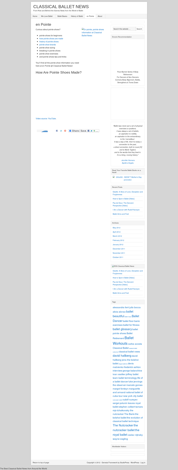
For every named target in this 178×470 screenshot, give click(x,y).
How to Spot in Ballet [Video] (123, 198)
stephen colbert (127, 406)
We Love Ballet (46, 16)
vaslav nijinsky (135, 434)
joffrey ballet (132, 374)
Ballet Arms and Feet (121, 214)
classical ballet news (129, 351)
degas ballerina (123, 364)
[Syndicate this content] (114, 266)
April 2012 (116, 232)
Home (35, 16)
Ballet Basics (62, 16)
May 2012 (116, 227)
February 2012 (118, 240)
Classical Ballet (121, 347)
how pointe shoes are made (51, 38)
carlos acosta (135, 343)
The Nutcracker (123, 425)
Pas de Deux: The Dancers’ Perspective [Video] (123, 204)
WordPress (135, 462)
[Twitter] (61, 130)
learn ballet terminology (125, 377)
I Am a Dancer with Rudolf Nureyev (126, 209)
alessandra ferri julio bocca (127, 307)
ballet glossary (122, 329)
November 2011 (119, 253)
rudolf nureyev (130, 399)
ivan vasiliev (119, 374)
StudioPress (124, 462)
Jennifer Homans (128, 160)
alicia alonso (119, 311)
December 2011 (119, 248)
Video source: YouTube (46, 118)
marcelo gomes (134, 384)
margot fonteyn (120, 388)
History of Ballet (77, 16)
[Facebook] (57, 130)
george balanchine (132, 370)
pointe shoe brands (47, 44)
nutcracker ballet (117, 400)
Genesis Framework (109, 462)
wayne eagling (120, 438)
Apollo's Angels (128, 163)
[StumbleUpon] (65, 130)
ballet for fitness (131, 324)
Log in (143, 462)
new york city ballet (133, 395)
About (99, 16)
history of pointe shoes (49, 41)
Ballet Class (128, 317)
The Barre (129, 413)
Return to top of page (41, 462)
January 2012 (118, 244)
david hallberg (122, 355)
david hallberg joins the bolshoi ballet (126, 359)
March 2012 (117, 236)
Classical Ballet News (61, 6)
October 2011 (118, 257)
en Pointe (90, 16)
